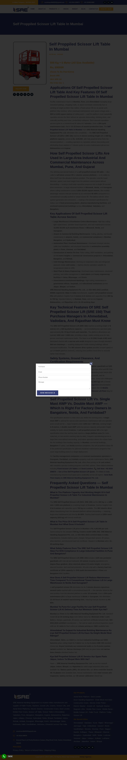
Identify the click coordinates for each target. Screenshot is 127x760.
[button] (91, 363)
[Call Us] (4, 756)
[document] (63, 380)
